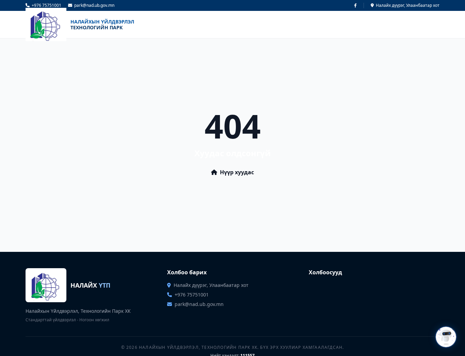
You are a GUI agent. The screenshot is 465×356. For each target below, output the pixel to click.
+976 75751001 (46, 5)
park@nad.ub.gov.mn (94, 5)
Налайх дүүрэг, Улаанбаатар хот (407, 5)
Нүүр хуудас (237, 172)
